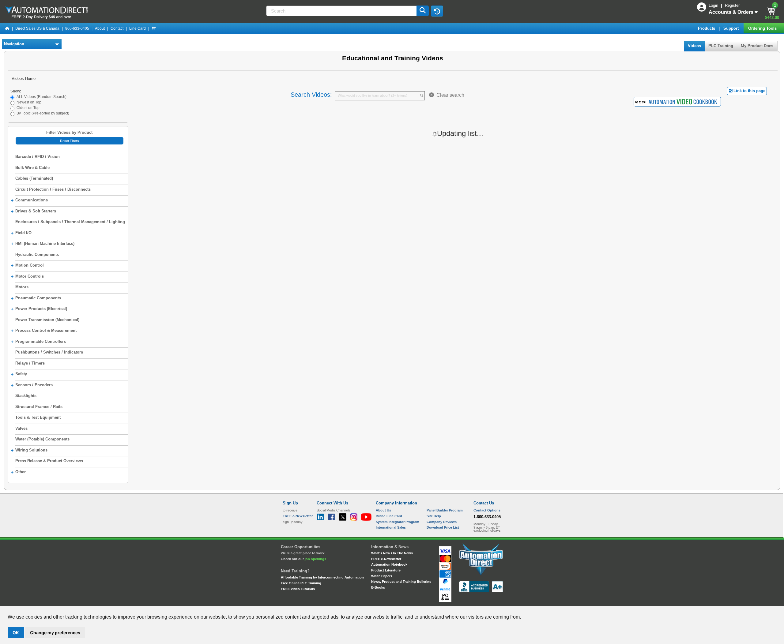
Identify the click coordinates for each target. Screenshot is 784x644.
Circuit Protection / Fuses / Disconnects (53, 189)
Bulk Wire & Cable (32, 167)
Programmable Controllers (38, 341)
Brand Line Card (389, 516)
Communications (29, 200)
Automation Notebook (389, 564)
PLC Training (721, 45)
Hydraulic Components (37, 254)
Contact (117, 28)
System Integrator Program (397, 522)
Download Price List (443, 527)
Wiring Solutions (29, 450)
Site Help (434, 516)
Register (732, 5)
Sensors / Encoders (32, 385)
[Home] (7, 28)
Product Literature (386, 570)
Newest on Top (29, 102)
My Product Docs (757, 45)
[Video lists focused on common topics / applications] (677, 101)
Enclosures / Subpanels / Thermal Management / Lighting (70, 221)
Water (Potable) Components (42, 439)
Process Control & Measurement (44, 330)
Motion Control (27, 265)
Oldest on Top (28, 108)
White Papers (381, 576)
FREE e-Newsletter (386, 559)
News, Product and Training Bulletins (401, 581)
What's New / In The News (392, 553)
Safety (19, 374)
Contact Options (486, 510)
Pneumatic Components (36, 298)
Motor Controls (27, 276)
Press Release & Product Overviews (49, 461)
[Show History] (437, 11)
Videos (694, 45)
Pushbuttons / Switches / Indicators (49, 352)
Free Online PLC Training (301, 583)
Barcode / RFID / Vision (37, 156)
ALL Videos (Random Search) (41, 97)
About (100, 28)
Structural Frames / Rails (38, 406)
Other (18, 472)
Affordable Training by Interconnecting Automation (322, 577)
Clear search (449, 95)
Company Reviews (442, 522)
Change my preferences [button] (55, 632)
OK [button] (16, 632)
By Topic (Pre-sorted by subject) (43, 113)
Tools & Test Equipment (38, 417)
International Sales (391, 527)
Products (707, 28)
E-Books (378, 587)
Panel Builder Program (445, 510)
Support (731, 28)
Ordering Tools (763, 28)
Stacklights (25, 395)
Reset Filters (69, 141)
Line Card (137, 28)
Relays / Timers (30, 363)
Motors (21, 287)
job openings (315, 559)
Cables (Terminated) (34, 178)
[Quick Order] (154, 28)
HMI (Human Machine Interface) (42, 243)
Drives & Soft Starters (33, 211)
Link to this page (748, 90)
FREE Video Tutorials (298, 589)
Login (714, 5)
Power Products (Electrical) (39, 309)
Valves (21, 428)
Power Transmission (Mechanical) (47, 319)
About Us (383, 510)
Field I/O (21, 233)
